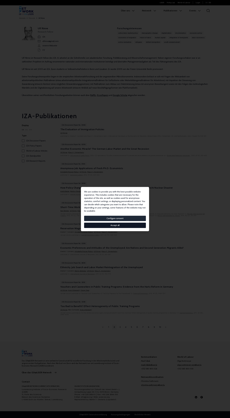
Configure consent (115, 218)
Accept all (115, 225)
